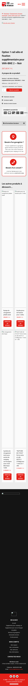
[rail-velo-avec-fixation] (14, 34)
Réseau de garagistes (14, 632)
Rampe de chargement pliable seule (7, 312)
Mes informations (14, 652)
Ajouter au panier (14, 90)
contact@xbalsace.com (16, 669)
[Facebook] (11, 676)
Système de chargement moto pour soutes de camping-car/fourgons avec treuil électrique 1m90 (7, 459)
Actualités (14, 630)
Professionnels (14, 637)
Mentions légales (19, 679)
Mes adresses (14, 649)
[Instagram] (14, 676)
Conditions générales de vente (14, 681)
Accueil (14, 623)
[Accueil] (2, 13)
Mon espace (14, 645)
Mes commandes (14, 647)
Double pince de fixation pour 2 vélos (20, 312)
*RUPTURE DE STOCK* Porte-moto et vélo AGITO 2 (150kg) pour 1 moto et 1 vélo (20, 458)
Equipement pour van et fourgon (14, 628)
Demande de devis (14, 635)
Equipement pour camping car (14, 625)
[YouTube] (17, 676)
